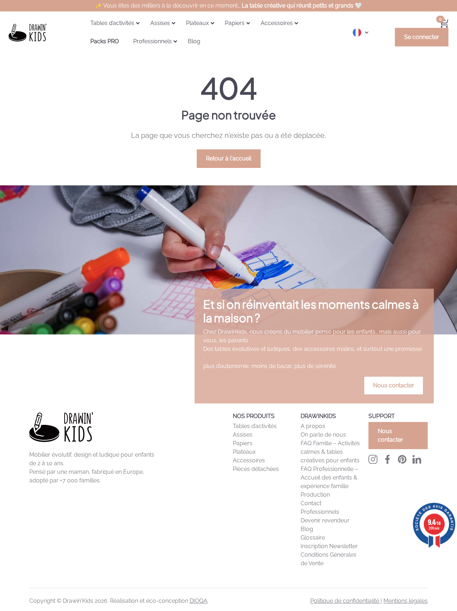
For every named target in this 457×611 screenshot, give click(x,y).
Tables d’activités (255, 426)
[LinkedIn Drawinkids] (416, 459)
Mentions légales (405, 600)
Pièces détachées (256, 469)
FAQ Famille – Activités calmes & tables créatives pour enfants (330, 452)
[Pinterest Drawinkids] (402, 459)
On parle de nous (323, 434)
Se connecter (421, 37)
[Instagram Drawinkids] (372, 459)
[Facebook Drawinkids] (387, 459)
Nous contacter (393, 385)
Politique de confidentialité (345, 600)
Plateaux (244, 451)
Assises (242, 434)
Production (315, 494)
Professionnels (320, 511)
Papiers (242, 443)
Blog (307, 529)
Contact (311, 503)
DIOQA (198, 600)
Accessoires (249, 460)
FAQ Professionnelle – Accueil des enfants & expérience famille (329, 478)
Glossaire (313, 537)
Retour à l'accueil (228, 158)
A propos (313, 426)
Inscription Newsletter (329, 546)
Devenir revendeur (325, 520)
